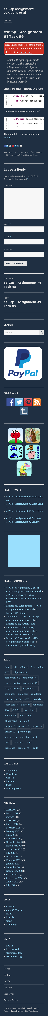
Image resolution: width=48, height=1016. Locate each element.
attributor (10, 694)
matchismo (33, 155)
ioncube (10, 917)
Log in (9, 945)
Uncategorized (13, 788)
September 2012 (14, 878)
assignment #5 (30, 683)
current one (25, 52)
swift (7, 742)
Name (7, 224)
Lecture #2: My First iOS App (20, 623)
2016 (40, 667)
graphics (25, 705)
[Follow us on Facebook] (10, 402)
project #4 (37, 726)
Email (7, 237)
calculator (36, 694)
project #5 (10, 732)
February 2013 (13, 860)
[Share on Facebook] (5, 146)
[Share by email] (21, 146)
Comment (9, 185)
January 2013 (12, 863)
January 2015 (12, 831)
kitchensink (11, 715)
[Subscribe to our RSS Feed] (37, 402)
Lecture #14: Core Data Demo (20, 634)
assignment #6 (12, 688)
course (8, 699)
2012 (7, 667)
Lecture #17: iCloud (15, 613)
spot (35, 737)
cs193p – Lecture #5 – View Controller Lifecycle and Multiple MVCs (23, 598)
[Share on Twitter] (7, 146)
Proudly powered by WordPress (24, 1011)
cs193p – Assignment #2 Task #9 (23, 522)
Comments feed (14, 953)
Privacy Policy (11, 1000)
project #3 (23, 726)
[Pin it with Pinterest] (13, 146)
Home (7, 969)
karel (33, 710)
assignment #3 (30, 678)
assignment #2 (12, 678)
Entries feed (12, 949)
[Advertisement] (25, 551)
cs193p (25, 155)
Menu (8, 20)
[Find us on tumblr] (24, 411)
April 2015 (11, 820)
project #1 (25, 721)
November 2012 (14, 871)
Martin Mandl (9, 152)
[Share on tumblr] (18, 146)
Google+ (10, 921)
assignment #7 (30, 688)
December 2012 (14, 867)
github (7, 137)
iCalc (7, 710)
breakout (23, 694)
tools (28, 742)
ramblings (11, 924)
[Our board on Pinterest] (28, 402)
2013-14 (24, 667)
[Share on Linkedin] (15, 146)
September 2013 (14, 849)
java (25, 710)
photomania (11, 721)
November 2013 (14, 845)
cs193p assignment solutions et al (19, 10)
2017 (7, 672)
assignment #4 (12, 683)
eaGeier (38, 699)
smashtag (25, 737)
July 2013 (10, 853)
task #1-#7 (17, 742)
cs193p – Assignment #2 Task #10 (23, 518)
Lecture (10, 781)
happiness (38, 705)
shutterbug (11, 737)
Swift (9, 785)
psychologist (24, 732)
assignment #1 (16, 155)
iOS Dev (16, 710)
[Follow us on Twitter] (19, 402)
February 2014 (13, 838)
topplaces (10, 748)
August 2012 (12, 881)
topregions (23, 748)
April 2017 (11, 809)
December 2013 (14, 842)
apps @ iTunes (14, 910)
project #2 (10, 726)
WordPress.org (14, 956)
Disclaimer (9, 994)
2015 (33, 667)
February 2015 (13, 827)
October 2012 (12, 874)
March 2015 (12, 824)
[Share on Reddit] (10, 146)
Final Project (12, 774)
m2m (9, 913)
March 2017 (12, 813)
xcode (35, 748)
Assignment (37, 152)
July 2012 (10, 885)
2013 (8, 155)
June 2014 (11, 835)
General (10, 777)
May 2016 (11, 817)
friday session (11, 705)
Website (8, 249)
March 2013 (12, 856)
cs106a (18, 699)
